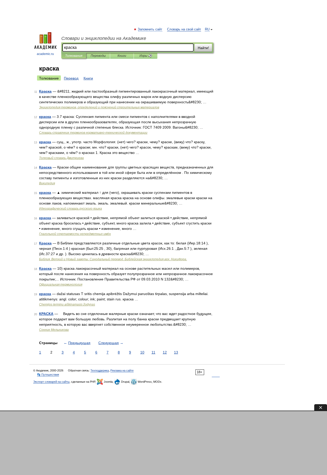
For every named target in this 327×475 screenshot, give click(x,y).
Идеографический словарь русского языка (70, 208)
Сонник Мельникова (54, 330)
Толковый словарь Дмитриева (61, 158)
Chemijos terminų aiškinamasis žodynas (67, 304)
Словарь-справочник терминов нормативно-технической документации (93, 132)
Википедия (47, 183)
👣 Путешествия (48, 374)
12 (165, 352)
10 (142, 352)
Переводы (98, 56)
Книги (122, 56)
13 (176, 352)
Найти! (203, 48)
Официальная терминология (60, 284)
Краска (45, 91)
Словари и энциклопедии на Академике (103, 38)
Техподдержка (99, 370)
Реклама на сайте (122, 370)
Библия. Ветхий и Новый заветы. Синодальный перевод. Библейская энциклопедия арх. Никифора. (113, 259)
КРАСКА (46, 314)
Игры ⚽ (145, 56)
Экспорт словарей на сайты (51, 381)
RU (207, 29)
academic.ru (45, 54)
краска (45, 117)
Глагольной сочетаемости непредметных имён (75, 234)
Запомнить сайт (150, 29)
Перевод (71, 78)
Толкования (73, 56)
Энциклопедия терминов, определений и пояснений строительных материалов (99, 107)
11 (153, 352)
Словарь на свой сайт (184, 29)
